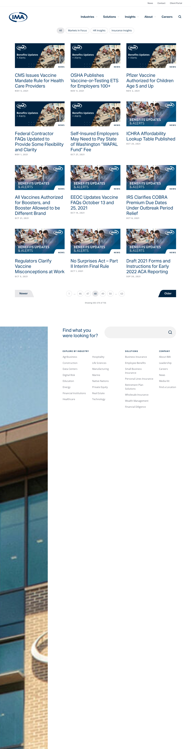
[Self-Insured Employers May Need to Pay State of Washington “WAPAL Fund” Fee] (95, 113)
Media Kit (164, 381)
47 (87, 293)
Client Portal (176, 3)
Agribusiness (70, 356)
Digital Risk (69, 375)
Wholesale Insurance (136, 394)
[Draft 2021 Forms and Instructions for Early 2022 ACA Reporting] (151, 241)
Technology (98, 399)
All (60, 30)
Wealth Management (136, 400)
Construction (70, 363)
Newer (23, 293)
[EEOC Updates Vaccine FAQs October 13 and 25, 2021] (95, 177)
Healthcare (69, 399)
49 (102, 293)
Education (68, 381)
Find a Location (167, 387)
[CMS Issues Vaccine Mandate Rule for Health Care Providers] (40, 55)
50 (110, 293)
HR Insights (99, 30)
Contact (161, 3)
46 (80, 293)
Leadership (165, 363)
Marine (96, 375)
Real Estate (98, 393)
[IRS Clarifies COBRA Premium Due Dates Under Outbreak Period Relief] (151, 177)
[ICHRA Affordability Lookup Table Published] (151, 113)
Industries (87, 16)
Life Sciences (99, 363)
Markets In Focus (77, 30)
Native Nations (100, 381)
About (148, 16)
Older (168, 293)
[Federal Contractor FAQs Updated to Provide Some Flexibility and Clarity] (40, 113)
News (150, 3)
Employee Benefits (135, 363)
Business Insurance (136, 356)
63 (121, 293)
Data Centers (70, 369)
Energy (66, 387)
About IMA (165, 356)
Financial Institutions (74, 393)
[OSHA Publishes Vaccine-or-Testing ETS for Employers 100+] (95, 55)
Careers (167, 16)
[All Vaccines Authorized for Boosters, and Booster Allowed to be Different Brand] (40, 177)
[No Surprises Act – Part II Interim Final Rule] (95, 241)
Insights (130, 16)
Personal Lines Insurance (139, 378)
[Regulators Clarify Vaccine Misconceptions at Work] (40, 241)
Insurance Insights (122, 30)
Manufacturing (100, 369)
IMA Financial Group (18, 17)
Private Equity (100, 387)
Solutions (109, 16)
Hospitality (98, 356)
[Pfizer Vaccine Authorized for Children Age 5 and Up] (151, 55)
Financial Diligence (135, 406)
